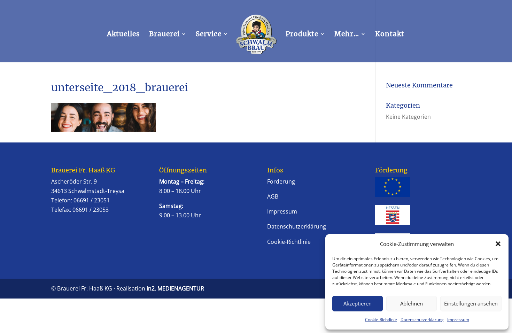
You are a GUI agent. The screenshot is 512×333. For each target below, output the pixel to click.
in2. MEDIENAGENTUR (175, 288)
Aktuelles (123, 34)
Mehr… (346, 34)
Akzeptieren (357, 303)
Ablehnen (411, 303)
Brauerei (164, 34)
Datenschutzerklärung (422, 320)
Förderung (281, 181)
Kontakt (389, 34)
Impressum (458, 320)
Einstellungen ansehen (471, 303)
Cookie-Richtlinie (381, 320)
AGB (272, 196)
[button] (498, 243)
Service (209, 34)
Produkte (302, 34)
